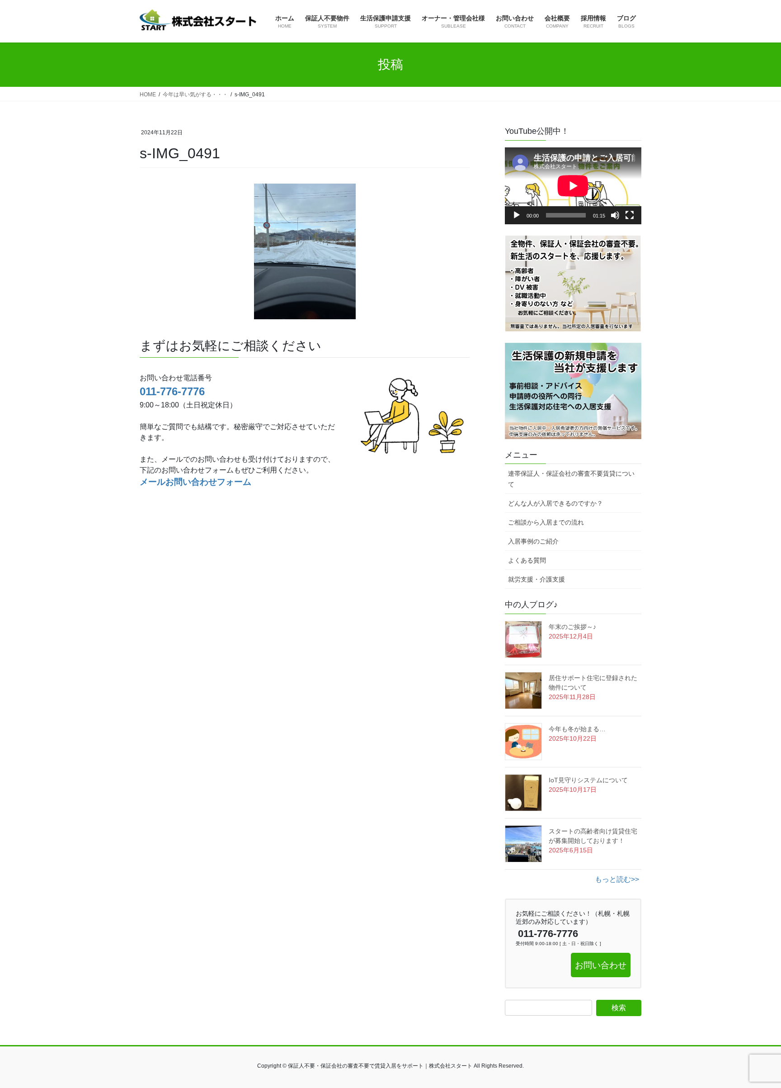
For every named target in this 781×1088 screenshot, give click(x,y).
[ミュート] (615, 215)
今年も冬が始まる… (577, 729)
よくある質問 (527, 560)
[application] (573, 185)
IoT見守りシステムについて (588, 780)
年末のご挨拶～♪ (572, 626)
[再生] (516, 215)
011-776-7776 (172, 391)
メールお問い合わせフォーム (195, 482)
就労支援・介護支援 (536, 579)
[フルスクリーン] (629, 215)
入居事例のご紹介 (533, 541)
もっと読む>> (617, 879)
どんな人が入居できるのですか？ (555, 503)
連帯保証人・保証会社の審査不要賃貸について (571, 478)
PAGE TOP (754, 1047)
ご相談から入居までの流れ (546, 522)
